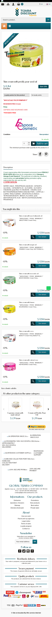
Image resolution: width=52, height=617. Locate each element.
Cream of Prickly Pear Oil (37, 414)
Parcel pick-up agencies (26, 519)
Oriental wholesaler (17, 508)
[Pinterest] (46, 154)
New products (35, 503)
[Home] (4, 26)
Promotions (35, 500)
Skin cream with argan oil (27, 245)
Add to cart (42, 143)
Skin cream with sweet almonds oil (30, 216)
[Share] (40, 154)
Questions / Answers (17, 503)
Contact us (26, 529)
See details (42, 237)
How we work (26, 516)
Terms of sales (26, 524)
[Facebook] (19, 551)
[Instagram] (28, 551)
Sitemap (17, 505)
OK (48, 20)
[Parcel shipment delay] (10, 1)
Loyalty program (26, 526)
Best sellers (35, 505)
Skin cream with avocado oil (28, 274)
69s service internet (34, 613)
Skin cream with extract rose (28, 360)
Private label (35, 508)
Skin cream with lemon (26, 302)
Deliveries (17, 500)
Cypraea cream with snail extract (15, 414)
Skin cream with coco (26, 331)
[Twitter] (23, 551)
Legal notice (26, 521)
